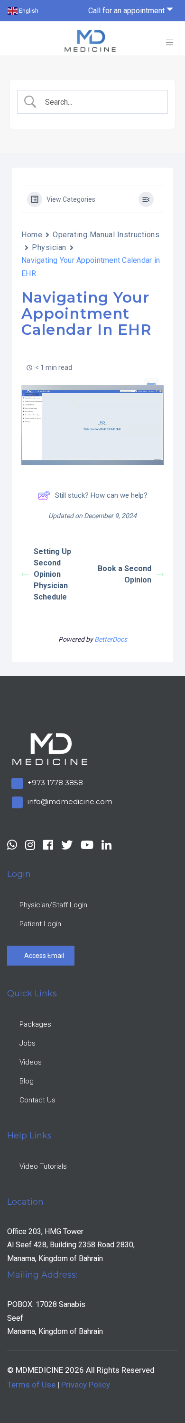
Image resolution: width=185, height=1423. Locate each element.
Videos (31, 1062)
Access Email (44, 955)
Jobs (28, 1043)
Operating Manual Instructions (106, 234)
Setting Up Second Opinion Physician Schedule (52, 574)
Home (31, 234)
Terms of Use (31, 1384)
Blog (27, 1081)
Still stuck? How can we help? (101, 495)
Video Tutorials (43, 1166)
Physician (49, 247)
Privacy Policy (85, 1384)
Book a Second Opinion (124, 574)
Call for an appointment (126, 10)
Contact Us (38, 1100)
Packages (36, 1024)
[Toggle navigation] (169, 42)
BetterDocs (110, 639)
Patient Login (41, 924)
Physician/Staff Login (54, 905)
